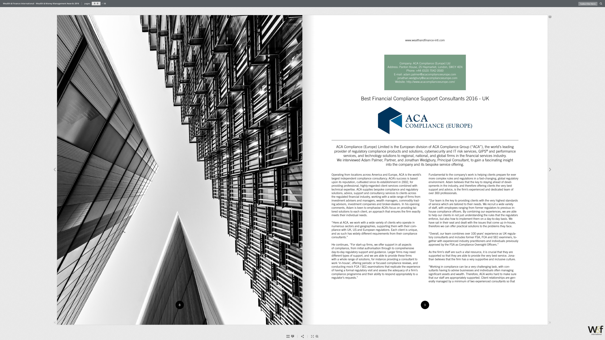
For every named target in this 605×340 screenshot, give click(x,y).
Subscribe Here (588, 3)
